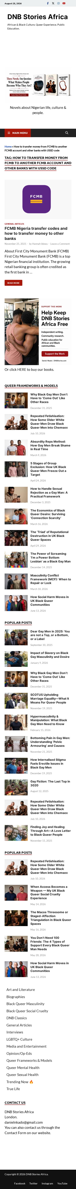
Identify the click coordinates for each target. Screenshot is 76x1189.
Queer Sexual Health (22, 1074)
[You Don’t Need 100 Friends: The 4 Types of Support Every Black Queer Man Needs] (16, 938)
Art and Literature (20, 989)
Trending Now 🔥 (20, 1082)
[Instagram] (58, 3)
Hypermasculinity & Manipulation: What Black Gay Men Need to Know (48, 720)
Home (8, 146)
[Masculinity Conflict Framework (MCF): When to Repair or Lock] (16, 576)
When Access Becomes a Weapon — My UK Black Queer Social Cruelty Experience (48, 892)
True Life (13, 1089)
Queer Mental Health (22, 1067)
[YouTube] (64, 3)
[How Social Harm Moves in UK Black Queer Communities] (16, 597)
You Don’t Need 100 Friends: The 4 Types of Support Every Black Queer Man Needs (50, 943)
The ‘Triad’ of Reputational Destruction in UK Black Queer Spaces (49, 535)
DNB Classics (16, 1018)
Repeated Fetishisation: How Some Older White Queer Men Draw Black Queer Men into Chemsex (49, 421)
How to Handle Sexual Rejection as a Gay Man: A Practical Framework (49, 492)
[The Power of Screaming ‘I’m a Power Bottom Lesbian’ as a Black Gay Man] (16, 554)
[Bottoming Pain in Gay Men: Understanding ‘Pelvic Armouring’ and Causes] (16, 738)
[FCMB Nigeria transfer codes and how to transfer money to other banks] (38, 200)
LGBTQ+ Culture (19, 1039)
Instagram (47, 1183)
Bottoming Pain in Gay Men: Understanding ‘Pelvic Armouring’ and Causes (50, 741)
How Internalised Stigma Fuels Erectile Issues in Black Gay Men (48, 763)
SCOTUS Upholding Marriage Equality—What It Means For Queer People (49, 698)
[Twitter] (53, 3)
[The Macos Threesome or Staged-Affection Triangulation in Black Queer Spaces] (16, 913)
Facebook (19, 1183)
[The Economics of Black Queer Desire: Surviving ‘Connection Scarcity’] (16, 511)
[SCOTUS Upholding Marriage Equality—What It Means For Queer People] (16, 695)
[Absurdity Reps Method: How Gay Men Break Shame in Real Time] (16, 442)
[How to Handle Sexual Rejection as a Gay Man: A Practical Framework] (16, 489)
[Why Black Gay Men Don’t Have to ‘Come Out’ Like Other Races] (16, 395)
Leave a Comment (60, 243)
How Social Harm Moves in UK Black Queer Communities (49, 600)
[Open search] (67, 133)
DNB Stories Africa (37, 17)
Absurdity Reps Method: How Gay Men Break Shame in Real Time (50, 445)
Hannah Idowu (40, 243)
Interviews (14, 1032)
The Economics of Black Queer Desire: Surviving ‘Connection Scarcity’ (47, 514)
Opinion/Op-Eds (19, 1053)
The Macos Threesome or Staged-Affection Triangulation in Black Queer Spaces (50, 917)
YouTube (62, 1183)
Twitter (33, 1183)
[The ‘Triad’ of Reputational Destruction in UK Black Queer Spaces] (16, 532)
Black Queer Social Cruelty (27, 1011)
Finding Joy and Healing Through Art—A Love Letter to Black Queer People (50, 830)
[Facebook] (48, 3)
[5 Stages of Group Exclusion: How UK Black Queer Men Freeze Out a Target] (16, 464)
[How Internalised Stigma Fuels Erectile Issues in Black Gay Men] (16, 760)
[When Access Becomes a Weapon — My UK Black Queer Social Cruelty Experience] (16, 887)
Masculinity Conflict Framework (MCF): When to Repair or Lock (50, 579)
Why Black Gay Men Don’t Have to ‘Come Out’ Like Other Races (49, 398)
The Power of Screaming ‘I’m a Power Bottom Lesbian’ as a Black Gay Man (50, 557)
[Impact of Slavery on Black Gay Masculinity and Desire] (16, 653)
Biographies (15, 997)
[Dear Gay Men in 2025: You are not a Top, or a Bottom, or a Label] (16, 632)
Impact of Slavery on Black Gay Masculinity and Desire (50, 655)
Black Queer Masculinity (25, 1004)
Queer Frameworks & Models (29, 1060)
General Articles (14, 223)
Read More (12, 282)
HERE (21, 369)
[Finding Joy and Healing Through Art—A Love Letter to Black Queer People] (16, 827)
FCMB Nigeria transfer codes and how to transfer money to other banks (36, 233)
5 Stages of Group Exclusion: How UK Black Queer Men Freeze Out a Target (48, 468)
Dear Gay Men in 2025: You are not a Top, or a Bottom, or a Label (50, 635)
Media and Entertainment (26, 1046)
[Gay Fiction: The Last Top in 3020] (16, 782)
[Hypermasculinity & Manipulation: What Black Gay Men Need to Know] (16, 717)
